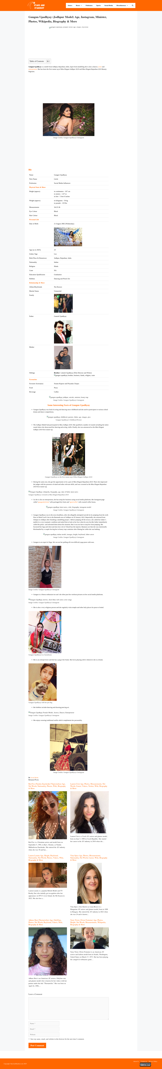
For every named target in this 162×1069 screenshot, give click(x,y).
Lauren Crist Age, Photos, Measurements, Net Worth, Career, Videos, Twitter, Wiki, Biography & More (88, 786)
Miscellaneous (121, 5)
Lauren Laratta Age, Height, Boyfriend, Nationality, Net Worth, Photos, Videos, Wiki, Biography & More (46, 857)
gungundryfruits (43, 502)
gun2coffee (74, 502)
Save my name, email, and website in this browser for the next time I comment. (57, 1039)
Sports (98, 5)
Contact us (144, 1061)
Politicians (89, 5)
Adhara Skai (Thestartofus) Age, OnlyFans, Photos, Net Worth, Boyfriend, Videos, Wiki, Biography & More (45, 922)
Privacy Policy (153, 1061)
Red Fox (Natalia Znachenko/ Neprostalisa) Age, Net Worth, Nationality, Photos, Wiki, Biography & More (47, 786)
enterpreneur (32, 69)
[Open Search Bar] (132, 5)
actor (100, 67)
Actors (70, 5)
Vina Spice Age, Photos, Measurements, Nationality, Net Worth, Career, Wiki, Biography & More (88, 857)
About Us (136, 1061)
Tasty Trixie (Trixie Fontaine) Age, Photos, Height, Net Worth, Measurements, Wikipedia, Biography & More (88, 922)
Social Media (108, 5)
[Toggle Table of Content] (47, 61)
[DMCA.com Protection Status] (145, 1066)
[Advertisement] (68, 45)
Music (78, 5)
